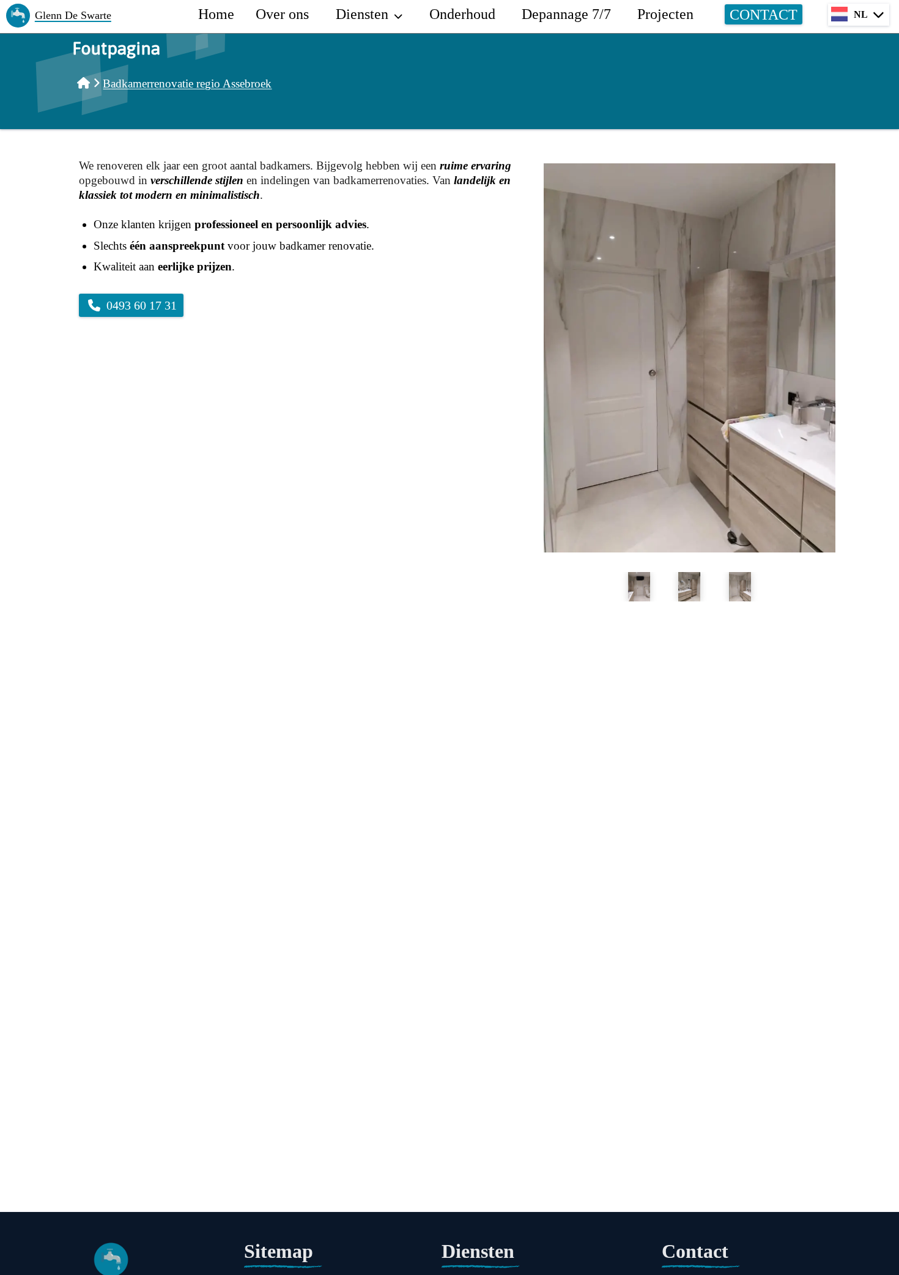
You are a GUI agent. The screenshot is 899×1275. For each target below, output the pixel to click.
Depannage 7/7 (566, 14)
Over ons (282, 14)
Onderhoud (462, 14)
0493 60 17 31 (141, 305)
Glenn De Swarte (73, 15)
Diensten (362, 14)
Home (216, 14)
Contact (763, 14)
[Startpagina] (83, 83)
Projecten (665, 14)
